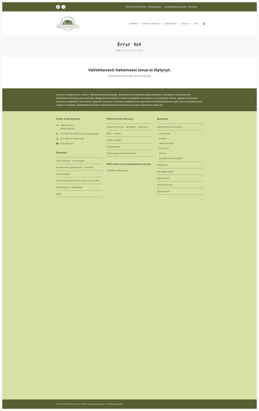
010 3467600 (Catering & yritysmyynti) (79, 133)
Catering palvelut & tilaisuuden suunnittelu (78, 180)
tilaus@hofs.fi (67, 143)
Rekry (59, 193)
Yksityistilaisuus (165, 184)
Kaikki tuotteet (114, 140)
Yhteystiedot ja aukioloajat (69, 187)
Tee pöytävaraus (165, 171)
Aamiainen (164, 133)
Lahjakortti (162, 164)
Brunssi (163, 153)
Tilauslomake (113, 146)
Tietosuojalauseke (115, 404)
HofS (118, 50)
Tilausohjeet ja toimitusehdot (121, 153)
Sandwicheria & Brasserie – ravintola (74, 167)
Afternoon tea (166, 143)
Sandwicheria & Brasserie (170, 126)
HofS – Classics (114, 133)
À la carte (164, 148)
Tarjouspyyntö (63, 173)
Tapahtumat (163, 178)
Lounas (162, 138)
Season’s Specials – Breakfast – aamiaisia (127, 126)
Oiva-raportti (163, 191)
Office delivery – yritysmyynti (70, 160)
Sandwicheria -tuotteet (170, 158)
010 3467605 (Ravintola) (72, 138)
